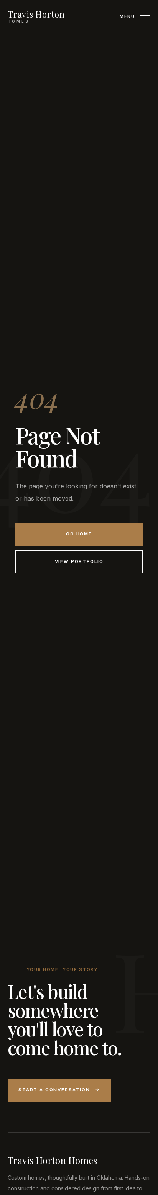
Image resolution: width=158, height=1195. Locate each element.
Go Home (79, 534)
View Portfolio (79, 561)
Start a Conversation (59, 1089)
